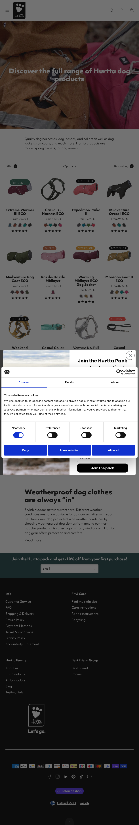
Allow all (113, 450)
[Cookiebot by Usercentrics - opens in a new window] (119, 372)
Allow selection (69, 450)
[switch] (52, 435)
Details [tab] (69, 382)
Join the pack (102, 468)
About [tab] (115, 382)
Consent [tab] (24, 382)
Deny (25, 450)
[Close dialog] (130, 355)
